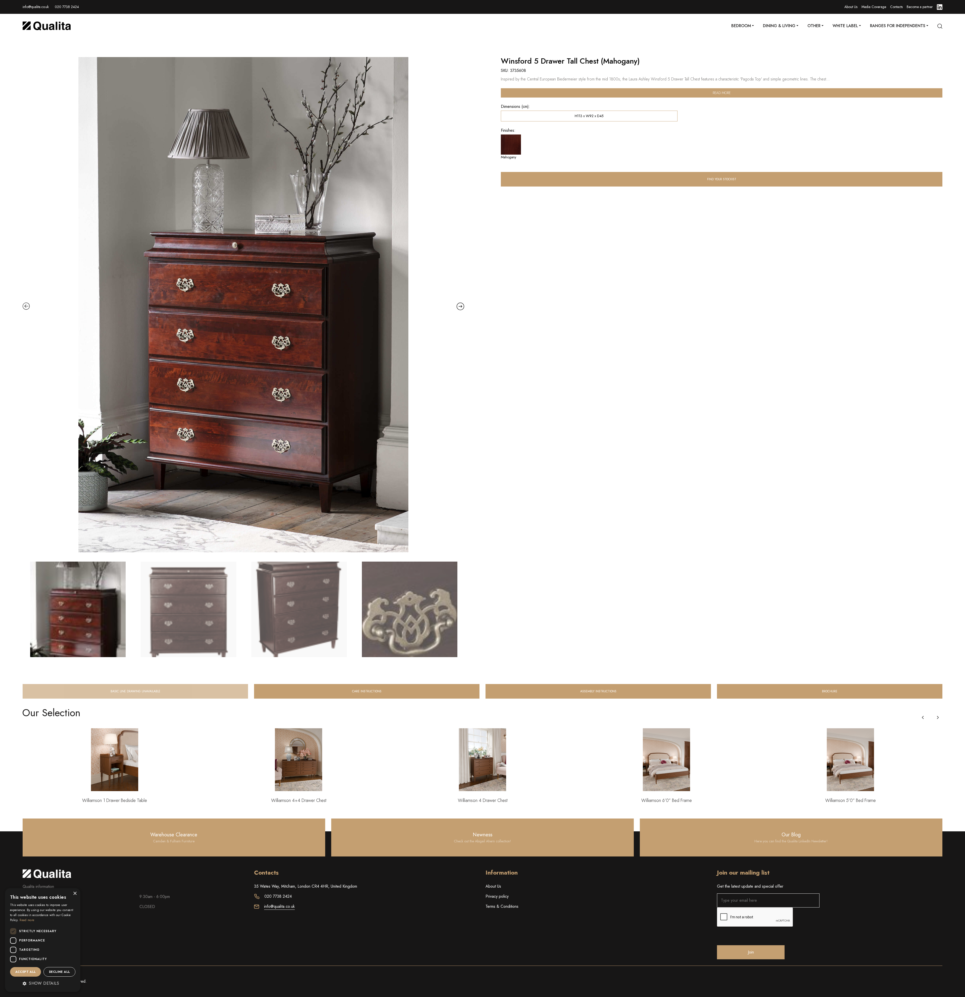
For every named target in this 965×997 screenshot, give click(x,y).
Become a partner (920, 6)
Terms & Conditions (502, 906)
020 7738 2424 (67, 6)
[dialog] (42, 940)
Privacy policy (497, 896)
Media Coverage (873, 6)
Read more (722, 92)
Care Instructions (366, 691)
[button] (937, 717)
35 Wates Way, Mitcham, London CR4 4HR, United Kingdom (305, 886)
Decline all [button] (59, 972)
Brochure (829, 691)
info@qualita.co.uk (36, 6)
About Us (850, 6)
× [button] (75, 893)
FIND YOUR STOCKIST (721, 179)
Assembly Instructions (598, 691)
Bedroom (741, 26)
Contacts (896, 6)
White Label (845, 26)
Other (814, 26)
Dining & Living (779, 26)
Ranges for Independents (897, 26)
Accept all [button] (25, 972)
